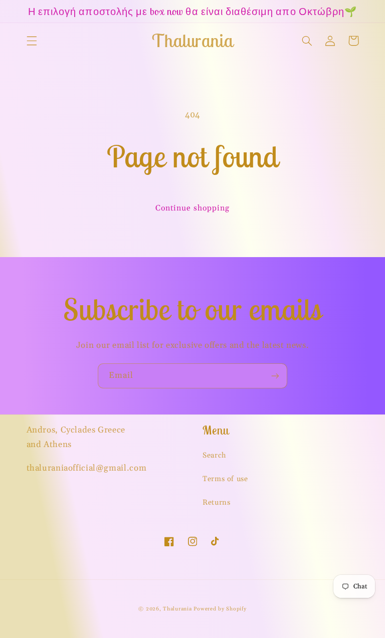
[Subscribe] (275, 375)
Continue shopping (192, 208)
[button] (31, 40)
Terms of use (225, 479)
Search (215, 455)
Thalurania (177, 608)
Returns (216, 502)
